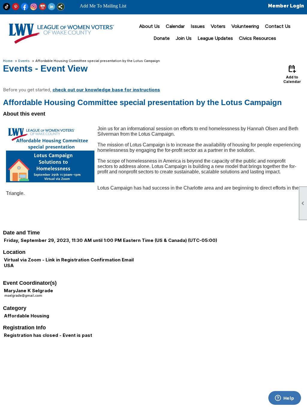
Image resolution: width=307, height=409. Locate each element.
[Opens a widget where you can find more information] (284, 398)
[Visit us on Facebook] (24, 6)
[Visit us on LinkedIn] (51, 6)
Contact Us (278, 26)
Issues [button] (198, 26)
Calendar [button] (175, 26)
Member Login (286, 6)
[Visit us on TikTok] (6, 6)
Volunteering (245, 26)
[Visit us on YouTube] (42, 6)
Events (24, 61)
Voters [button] (218, 26)
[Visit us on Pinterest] (15, 6)
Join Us (184, 38)
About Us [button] (149, 26)
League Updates (215, 38)
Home (8, 61)
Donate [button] (162, 38)
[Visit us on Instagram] (33, 6)
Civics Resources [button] (257, 38)
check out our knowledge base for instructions (106, 90)
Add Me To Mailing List (103, 5)
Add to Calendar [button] (292, 74)
